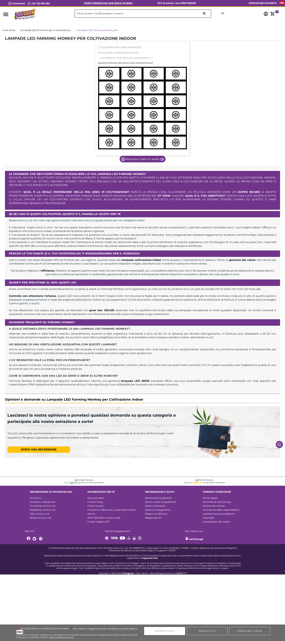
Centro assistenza (155, 505)
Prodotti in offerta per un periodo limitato (111, 509)
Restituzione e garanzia (158, 497)
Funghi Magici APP (98, 521)
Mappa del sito (153, 517)
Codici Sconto (95, 505)
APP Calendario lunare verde (103, 517)
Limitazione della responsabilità (221, 509)
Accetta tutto (164, 631)
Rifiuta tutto (207, 631)
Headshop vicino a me (42, 509)
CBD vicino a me (39, 513)
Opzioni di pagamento (158, 509)
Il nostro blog (95, 501)
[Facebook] (28, 538)
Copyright (208, 517)
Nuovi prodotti (95, 497)
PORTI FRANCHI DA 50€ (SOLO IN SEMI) (108, 3)
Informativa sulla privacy (217, 501)
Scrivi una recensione (39, 449)
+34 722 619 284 (40, 3)
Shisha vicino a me (40, 517)
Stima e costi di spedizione (160, 501)
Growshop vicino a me (43, 505)
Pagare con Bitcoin (156, 513)
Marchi (91, 513)
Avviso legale (210, 497)
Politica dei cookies (214, 505)
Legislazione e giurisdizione (218, 513)
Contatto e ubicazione (42, 501)
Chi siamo (35, 497)
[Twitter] (35, 538)
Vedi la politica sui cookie (61, 637)
